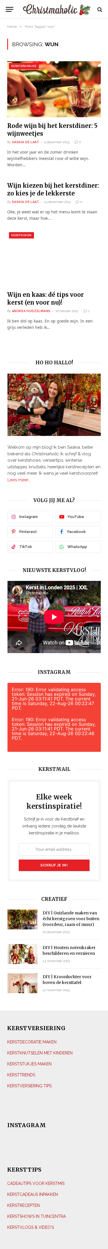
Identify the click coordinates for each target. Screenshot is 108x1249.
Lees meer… (18, 479)
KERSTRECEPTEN (23, 1205)
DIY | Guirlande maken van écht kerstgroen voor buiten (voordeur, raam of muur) (71, 918)
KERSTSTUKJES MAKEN (29, 1064)
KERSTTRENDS (21, 1075)
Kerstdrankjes (24, 66)
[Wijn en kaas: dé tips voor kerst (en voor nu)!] (54, 258)
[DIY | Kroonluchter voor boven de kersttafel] (22, 983)
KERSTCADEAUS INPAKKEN (32, 1194)
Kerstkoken (21, 235)
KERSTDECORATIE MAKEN (31, 1042)
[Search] (99, 9)
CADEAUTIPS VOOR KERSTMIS (36, 1183)
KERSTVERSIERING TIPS (29, 1086)
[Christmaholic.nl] (57, 9)
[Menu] (9, 9)
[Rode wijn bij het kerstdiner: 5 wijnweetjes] (54, 89)
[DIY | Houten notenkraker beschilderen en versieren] (22, 954)
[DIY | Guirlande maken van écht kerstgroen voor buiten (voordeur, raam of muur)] (22, 919)
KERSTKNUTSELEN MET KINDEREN (40, 1053)
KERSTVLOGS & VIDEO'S (30, 1227)
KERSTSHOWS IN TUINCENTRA (36, 1216)
